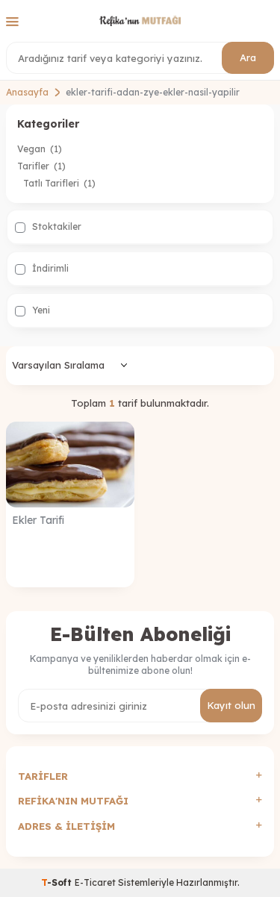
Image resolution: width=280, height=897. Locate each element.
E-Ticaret (95, 882)
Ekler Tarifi (38, 520)
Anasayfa (27, 92)
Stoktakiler (55, 226)
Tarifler (41, 166)
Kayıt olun (231, 705)
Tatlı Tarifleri (59, 183)
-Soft (58, 882)
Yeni (40, 310)
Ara (248, 57)
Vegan (39, 148)
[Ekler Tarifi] (70, 464)
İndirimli (49, 268)
